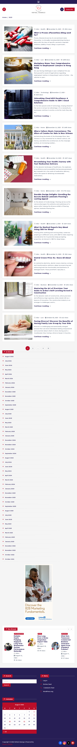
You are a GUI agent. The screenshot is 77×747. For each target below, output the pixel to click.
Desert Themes (7, 744)
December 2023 (10, 493)
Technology (45, 92)
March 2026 (9, 378)
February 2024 (10, 484)
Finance (17, 633)
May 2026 (8, 369)
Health (43, 29)
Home (4, 17)
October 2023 (9, 502)
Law (42, 60)
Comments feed (49, 688)
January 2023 (9, 541)
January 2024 (9, 488)
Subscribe (69, 9)
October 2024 (9, 449)
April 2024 (8, 475)
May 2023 (8, 524)
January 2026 (9, 387)
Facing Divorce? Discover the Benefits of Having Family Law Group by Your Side (53, 322)
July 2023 (8, 515)
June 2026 (8, 365)
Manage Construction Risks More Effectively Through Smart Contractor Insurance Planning (42, 643)
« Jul (5, 731)
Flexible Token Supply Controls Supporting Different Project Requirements (19, 641)
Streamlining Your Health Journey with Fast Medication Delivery (52, 163)
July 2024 (8, 462)
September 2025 (10, 405)
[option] (15, 644)
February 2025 (10, 431)
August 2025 (9, 409)
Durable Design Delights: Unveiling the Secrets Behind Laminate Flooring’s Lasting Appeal (52, 196)
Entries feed (47, 684)
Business (43, 285)
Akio (37, 29)
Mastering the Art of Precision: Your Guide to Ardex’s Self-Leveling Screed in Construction (53, 290)
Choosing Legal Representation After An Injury (67, 640)
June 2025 (8, 418)
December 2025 (10, 391)
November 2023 (10, 497)
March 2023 (9, 532)
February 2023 (10, 537)
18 (10, 721)
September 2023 (10, 506)
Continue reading (41, 48)
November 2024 (10, 444)
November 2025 (10, 396)
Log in (45, 680)
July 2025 (8, 413)
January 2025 (9, 436)
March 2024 (9, 480)
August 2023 (9, 510)
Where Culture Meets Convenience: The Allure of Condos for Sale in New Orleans (53, 132)
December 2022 (10, 546)
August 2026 (9, 356)
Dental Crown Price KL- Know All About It (52, 259)
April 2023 (8, 528)
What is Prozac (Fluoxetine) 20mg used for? (52, 34)
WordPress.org (48, 691)
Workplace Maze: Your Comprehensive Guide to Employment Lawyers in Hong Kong (52, 65)
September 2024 (10, 453)
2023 (10, 17)
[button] (68, 629)
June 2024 (8, 466)
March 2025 (9, 427)
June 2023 (8, 519)
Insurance (41, 633)
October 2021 (9, 559)
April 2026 (8, 374)
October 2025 (9, 400)
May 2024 (8, 471)
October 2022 (9, 554)
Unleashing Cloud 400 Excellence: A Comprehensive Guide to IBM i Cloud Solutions (51, 100)
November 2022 (10, 550)
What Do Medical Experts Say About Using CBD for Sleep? (51, 228)
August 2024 (9, 458)
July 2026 (8, 361)
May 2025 (8, 422)
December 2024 (10, 440)
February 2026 (10, 383)
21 (24, 721)
